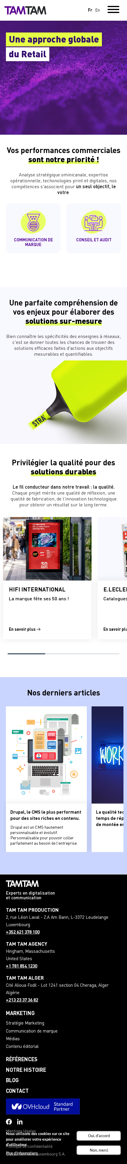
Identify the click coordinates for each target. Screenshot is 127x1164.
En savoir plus (22, 629)
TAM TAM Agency (26, 944)
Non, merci (99, 1150)
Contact (17, 1091)
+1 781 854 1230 (21, 966)
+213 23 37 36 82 (22, 1000)
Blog (12, 1080)
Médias (13, 1039)
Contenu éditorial (22, 1047)
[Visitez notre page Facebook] (9, 1122)
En (97, 10)
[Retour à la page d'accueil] (25, 10)
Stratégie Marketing (25, 1023)
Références (22, 1059)
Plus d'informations (22, 1153)
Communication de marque (32, 1031)
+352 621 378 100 (23, 932)
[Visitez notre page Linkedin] (20, 1122)
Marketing (20, 1013)
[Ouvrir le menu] (113, 10)
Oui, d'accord (99, 1135)
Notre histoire (26, 1070)
